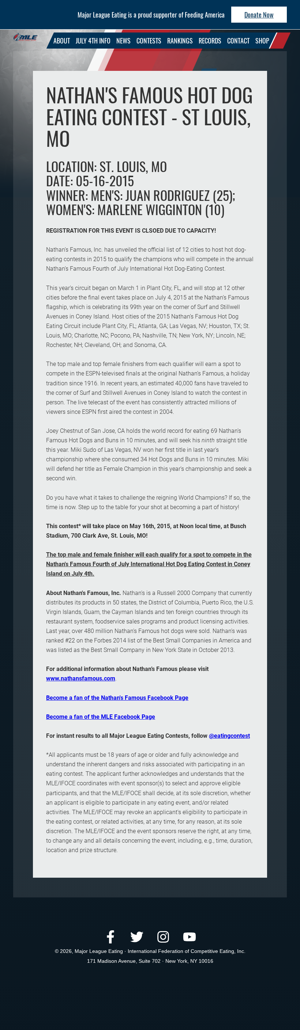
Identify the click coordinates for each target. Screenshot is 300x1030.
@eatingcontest (229, 735)
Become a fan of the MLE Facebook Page (100, 716)
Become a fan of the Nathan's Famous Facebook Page (117, 697)
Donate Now (259, 14)
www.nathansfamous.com (80, 678)
